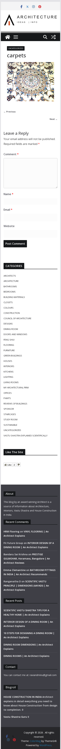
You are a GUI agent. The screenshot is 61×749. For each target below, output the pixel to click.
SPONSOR (9, 408)
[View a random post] (53, 37)
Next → (53, 119)
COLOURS (9, 307)
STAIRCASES (10, 414)
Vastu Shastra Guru (15, 716)
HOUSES (8, 360)
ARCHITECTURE (11, 281)
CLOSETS (8, 302)
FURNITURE (9, 350)
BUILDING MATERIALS (14, 297)
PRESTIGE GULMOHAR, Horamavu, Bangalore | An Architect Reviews (27, 558)
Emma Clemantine (15, 570)
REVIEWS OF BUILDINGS (15, 403)
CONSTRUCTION (12, 312)
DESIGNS (8, 323)
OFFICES (8, 392)
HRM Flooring (11, 531)
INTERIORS (9, 366)
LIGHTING (8, 376)
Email (8, 210)
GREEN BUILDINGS (13, 355)
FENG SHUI (9, 339)
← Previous (10, 111)
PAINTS (7, 398)
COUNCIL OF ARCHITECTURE (17, 318)
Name (8, 194)
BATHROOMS (10, 286)
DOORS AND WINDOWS (15, 334)
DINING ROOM (11, 329)
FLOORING (9, 344)
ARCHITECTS (10, 275)
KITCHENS (9, 371)
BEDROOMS (10, 291)
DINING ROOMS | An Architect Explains (26, 656)
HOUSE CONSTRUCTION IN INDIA (23, 696)
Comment (11, 154)
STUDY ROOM (10, 419)
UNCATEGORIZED (15, 48)
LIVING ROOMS (11, 382)
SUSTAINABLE (10, 424)
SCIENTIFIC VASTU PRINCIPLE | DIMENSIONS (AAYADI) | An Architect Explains (26, 585)
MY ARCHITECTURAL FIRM (16, 387)
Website (9, 226)
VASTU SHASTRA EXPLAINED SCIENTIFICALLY (25, 435)
